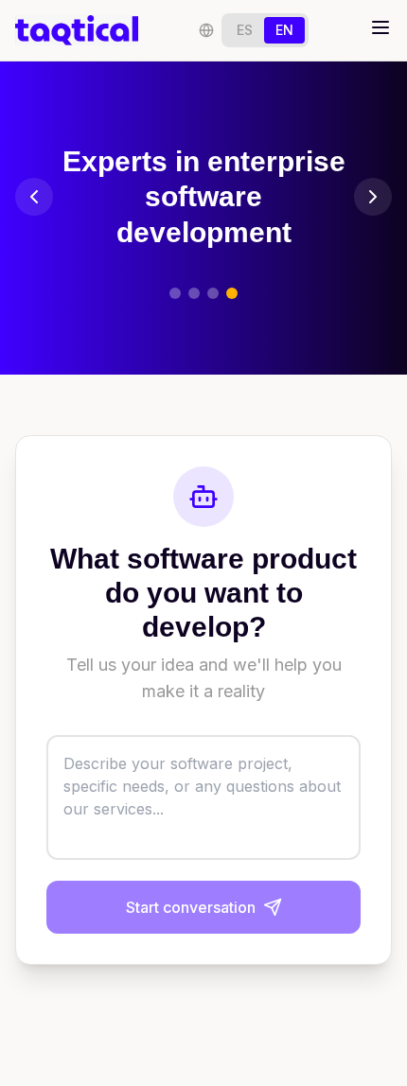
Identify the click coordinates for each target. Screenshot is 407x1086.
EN (284, 30)
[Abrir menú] (380, 27)
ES (245, 30)
